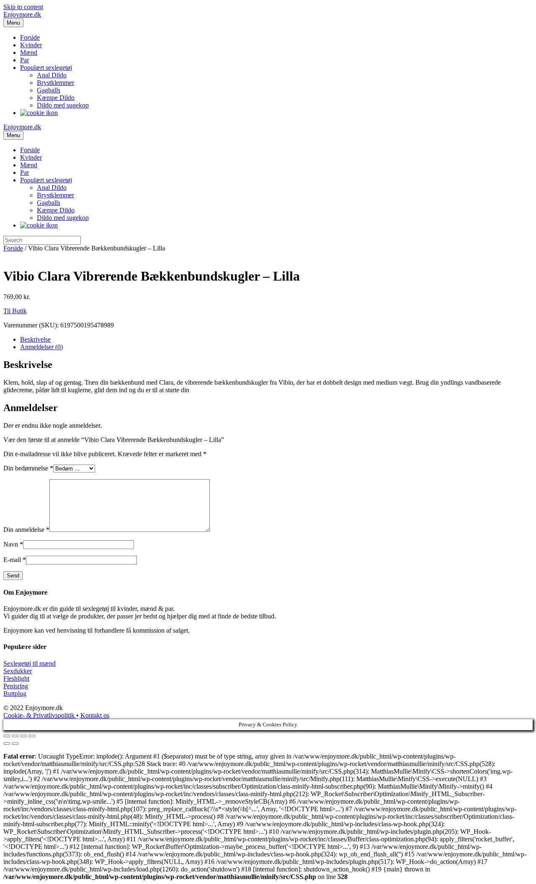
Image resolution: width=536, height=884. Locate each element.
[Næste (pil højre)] (15, 743)
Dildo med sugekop (63, 105)
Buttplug (14, 693)
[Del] (15, 736)
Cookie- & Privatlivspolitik (39, 715)
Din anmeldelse (26, 529)
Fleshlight (16, 678)
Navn (13, 544)
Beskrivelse (35, 339)
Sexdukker (17, 670)
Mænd (28, 52)
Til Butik (15, 310)
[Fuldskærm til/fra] (23, 736)
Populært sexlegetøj (46, 67)
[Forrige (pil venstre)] (6, 743)
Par (24, 60)
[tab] (276, 339)
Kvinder (31, 45)
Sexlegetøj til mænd (29, 663)
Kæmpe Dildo (56, 97)
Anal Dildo (52, 75)
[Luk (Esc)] (6, 736)
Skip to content (23, 6)
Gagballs (48, 90)
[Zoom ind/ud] (31, 736)
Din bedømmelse (28, 468)
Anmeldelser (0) (41, 346)
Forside (30, 37)
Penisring (15, 686)
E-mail (14, 559)
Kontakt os (94, 715)
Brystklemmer (55, 82)
